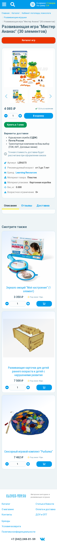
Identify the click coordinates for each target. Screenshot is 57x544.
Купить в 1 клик (15, 124)
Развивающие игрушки (15, 17)
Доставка (43, 205)
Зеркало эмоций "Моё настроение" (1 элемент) (28, 289)
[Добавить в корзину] (44, 304)
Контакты (7, 514)
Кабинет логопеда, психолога (36, 13)
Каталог (16, 13)
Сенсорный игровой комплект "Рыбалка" (28, 451)
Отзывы (26, 205)
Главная (6, 13)
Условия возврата (11, 526)
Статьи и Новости (45, 504)
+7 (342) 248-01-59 (23, 539)
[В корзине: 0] (38, 116)
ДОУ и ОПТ (41, 514)
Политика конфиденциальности (18, 531)
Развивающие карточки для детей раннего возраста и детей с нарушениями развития (28, 371)
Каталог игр (28, 40)
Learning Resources (26, 172)
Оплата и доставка (45, 509)
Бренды (6, 521)
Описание (10, 205)
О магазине (8, 509)
